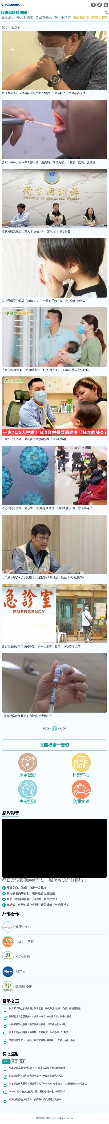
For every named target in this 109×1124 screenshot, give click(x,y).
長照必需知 (24, 17)
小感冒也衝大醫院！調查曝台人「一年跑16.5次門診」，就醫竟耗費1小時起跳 (48, 1083)
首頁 (4, 27)
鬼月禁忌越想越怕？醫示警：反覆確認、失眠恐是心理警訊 (38, 1032)
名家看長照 (43, 17)
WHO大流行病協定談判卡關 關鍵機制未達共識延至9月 (37, 1091)
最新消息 (8, 17)
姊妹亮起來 (81, 17)
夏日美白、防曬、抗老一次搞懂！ (28, 887)
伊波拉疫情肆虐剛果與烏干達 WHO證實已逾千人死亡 (36, 1075)
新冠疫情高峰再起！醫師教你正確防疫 (31, 893)
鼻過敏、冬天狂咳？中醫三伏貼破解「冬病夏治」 (38, 904)
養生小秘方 (62, 17)
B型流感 (15, 27)
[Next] (60, 728)
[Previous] (49, 728)
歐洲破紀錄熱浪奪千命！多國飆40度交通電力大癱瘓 (35, 1099)
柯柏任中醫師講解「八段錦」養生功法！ (32, 899)
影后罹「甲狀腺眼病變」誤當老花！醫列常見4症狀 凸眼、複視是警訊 (45, 1008)
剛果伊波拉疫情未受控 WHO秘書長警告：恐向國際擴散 (37, 1067)
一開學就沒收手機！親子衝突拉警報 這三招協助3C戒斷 (37, 1024)
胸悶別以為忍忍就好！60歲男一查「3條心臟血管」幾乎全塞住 (40, 1016)
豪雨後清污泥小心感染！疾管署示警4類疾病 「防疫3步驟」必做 (42, 1040)
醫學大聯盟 (99, 17)
